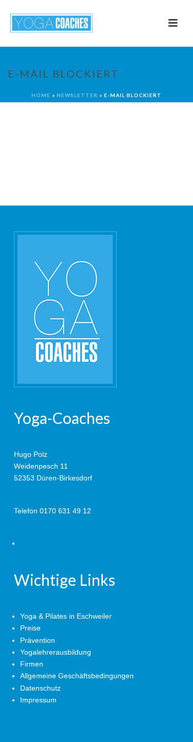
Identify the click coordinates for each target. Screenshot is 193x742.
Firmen (31, 664)
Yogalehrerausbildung (55, 652)
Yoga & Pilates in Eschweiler (66, 616)
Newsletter (77, 95)
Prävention (37, 640)
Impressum (38, 700)
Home (40, 95)
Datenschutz (40, 688)
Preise (30, 628)
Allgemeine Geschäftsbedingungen (77, 676)
